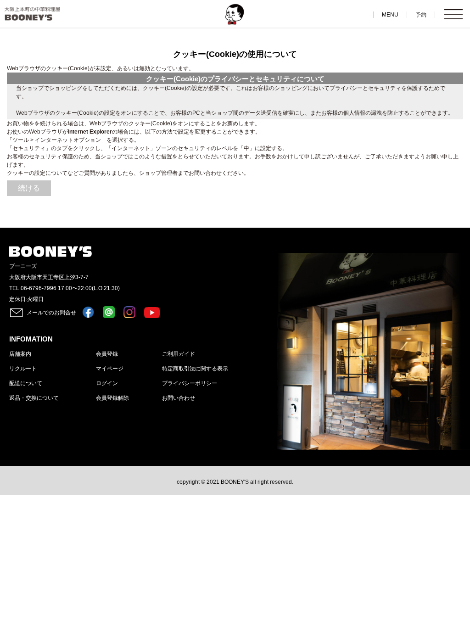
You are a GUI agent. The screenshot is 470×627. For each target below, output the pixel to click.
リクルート (23, 368)
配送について (25, 383)
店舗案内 (20, 354)
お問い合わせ (178, 398)
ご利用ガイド (178, 354)
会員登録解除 (112, 398)
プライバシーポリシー (189, 383)
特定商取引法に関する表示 (195, 368)
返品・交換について (34, 398)
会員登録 (107, 354)
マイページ (109, 368)
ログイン (107, 383)
